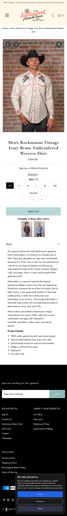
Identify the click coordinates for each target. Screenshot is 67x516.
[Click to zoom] (59, 44)
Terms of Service (9, 472)
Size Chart (32, 174)
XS (10, 185)
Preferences (40, 501)
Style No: (23, 168)
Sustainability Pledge (43, 428)
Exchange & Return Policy (14, 467)
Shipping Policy (9, 462)
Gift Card (6, 428)
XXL (55, 185)
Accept (40, 494)
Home (5, 28)
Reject (40, 508)
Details (9, 244)
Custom (5, 433)
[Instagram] (8, 500)
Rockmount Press (41, 424)
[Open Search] (53, 15)
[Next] (16, 44)
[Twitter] (13, 500)
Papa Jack (38, 419)
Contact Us (7, 419)
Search (5, 414)
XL (45, 185)
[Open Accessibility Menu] (6, 509)
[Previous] (8, 44)
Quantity (33, 193)
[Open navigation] (10, 15)
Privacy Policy (8, 458)
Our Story (38, 414)
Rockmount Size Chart (12, 424)
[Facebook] (4, 500)
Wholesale (7, 438)
